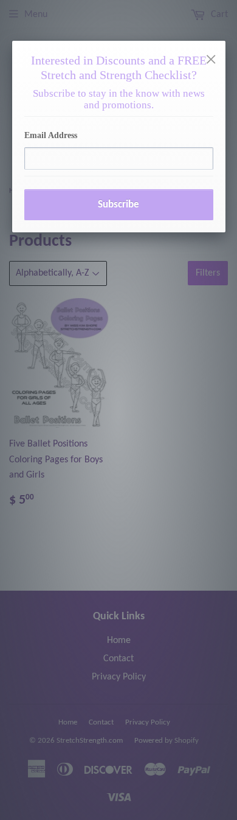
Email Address (50, 135)
